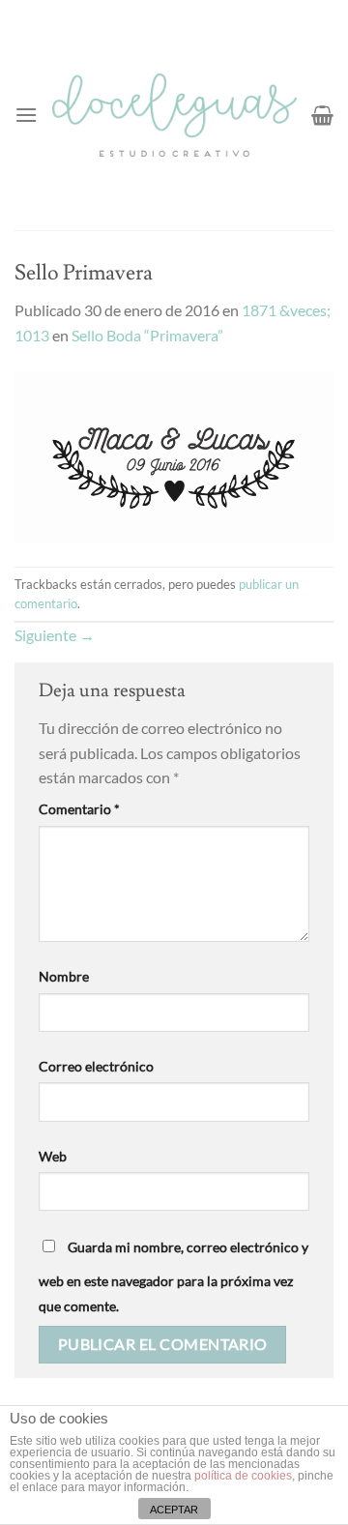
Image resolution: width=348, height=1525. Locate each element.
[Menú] (26, 114)
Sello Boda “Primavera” (147, 335)
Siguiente (54, 635)
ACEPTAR (174, 1509)
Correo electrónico (96, 1066)
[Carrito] (322, 115)
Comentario (79, 809)
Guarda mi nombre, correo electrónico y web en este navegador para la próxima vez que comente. (173, 1276)
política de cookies (243, 1475)
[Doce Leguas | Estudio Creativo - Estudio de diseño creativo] (174, 115)
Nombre (64, 976)
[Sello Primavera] (174, 455)
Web (53, 1156)
